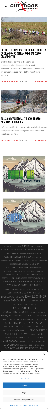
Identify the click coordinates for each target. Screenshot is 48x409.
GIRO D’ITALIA (32, 322)
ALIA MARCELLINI (41, 250)
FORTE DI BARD (30, 304)
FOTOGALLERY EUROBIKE (15, 312)
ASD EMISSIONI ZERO (17, 256)
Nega (24, 392)
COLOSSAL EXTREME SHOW (33, 274)
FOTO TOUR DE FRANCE (38, 312)
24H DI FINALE (5, 250)
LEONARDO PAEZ (25, 341)
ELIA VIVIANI (14, 292)
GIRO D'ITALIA (13, 322)
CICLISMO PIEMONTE (17, 267)
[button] (44, 354)
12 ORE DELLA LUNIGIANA (12, 246)
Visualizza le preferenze (24, 399)
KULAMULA (28, 338)
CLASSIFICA (21, 271)
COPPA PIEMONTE (7, 282)
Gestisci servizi (24, 378)
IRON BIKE (32, 334)
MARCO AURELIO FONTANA (24, 348)
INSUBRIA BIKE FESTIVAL (15, 334)
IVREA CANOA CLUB (13, 337)
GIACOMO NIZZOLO (9, 319)
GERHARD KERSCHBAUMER (36, 316)
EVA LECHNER (35, 296)
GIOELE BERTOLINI (38, 319)
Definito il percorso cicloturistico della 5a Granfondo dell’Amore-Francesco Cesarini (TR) (23, 53)
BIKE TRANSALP (6, 260)
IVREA (40, 333)
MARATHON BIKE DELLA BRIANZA (32, 345)
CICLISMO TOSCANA (10, 271)
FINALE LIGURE (17, 304)
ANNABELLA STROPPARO (28, 253)
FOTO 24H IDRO (23, 307)
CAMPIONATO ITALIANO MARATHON (34, 260)
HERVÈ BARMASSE (20, 330)
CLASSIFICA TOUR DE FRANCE (35, 271)
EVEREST (7, 301)
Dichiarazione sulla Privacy (30, 405)
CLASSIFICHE (9, 275)
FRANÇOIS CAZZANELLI (13, 315)
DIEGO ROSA (28, 289)
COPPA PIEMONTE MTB (24, 285)
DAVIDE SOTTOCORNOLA (13, 289)
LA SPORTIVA (38, 338)
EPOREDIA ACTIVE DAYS (12, 297)
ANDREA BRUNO (13, 253)
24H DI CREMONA (37, 246)
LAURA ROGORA (9, 341)
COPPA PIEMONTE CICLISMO (30, 281)
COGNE (18, 274)
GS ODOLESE (6, 330)
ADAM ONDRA (29, 250)
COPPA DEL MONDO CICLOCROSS (14, 278)
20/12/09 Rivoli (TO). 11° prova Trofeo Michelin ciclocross (20, 120)
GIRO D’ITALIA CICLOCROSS (14, 327)
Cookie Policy (13, 405)
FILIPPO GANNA (37, 301)
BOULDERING (16, 260)
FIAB (28, 301)
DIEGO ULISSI (38, 289)
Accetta (24, 385)
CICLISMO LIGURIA (30, 264)
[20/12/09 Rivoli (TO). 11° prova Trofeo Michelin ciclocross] (24, 101)
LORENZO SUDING (39, 341)
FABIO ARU (18, 300)
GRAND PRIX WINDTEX (34, 327)
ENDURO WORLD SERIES (31, 293)
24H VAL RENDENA (17, 250)
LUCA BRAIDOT (11, 345)
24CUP (25, 246)
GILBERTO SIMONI (23, 319)
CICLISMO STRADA (35, 268)
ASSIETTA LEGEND (38, 257)
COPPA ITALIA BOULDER (36, 278)
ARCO (39, 253)
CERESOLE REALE (14, 264)
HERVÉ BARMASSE (38, 330)
